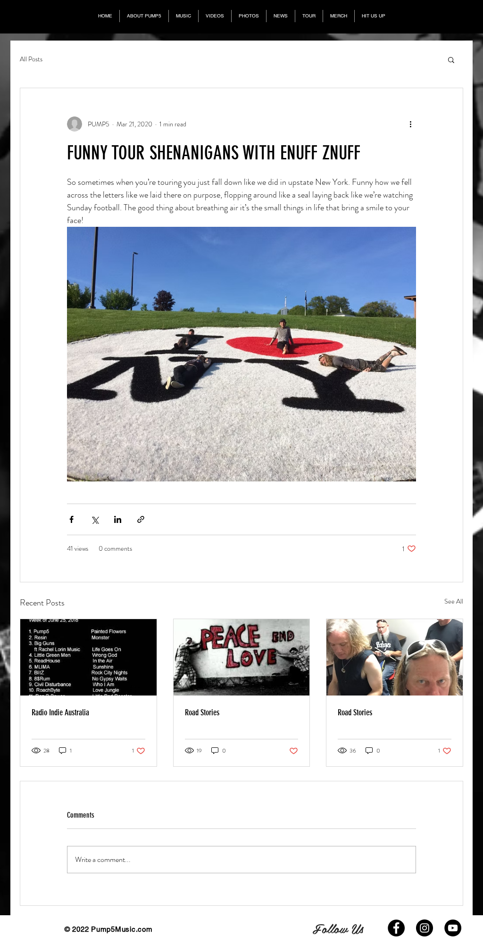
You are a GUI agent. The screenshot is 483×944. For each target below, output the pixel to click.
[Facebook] (396, 927)
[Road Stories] (242, 657)
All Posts (31, 59)
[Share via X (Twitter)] (94, 519)
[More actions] (410, 124)
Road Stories (202, 712)
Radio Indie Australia (60, 712)
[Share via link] (140, 519)
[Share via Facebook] (71, 519)
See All (453, 601)
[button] (451, 59)
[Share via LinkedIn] (117, 519)
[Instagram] (424, 927)
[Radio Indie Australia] (88, 657)
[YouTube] (452, 927)
